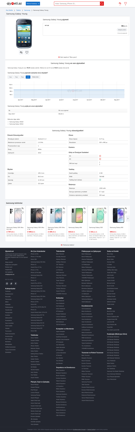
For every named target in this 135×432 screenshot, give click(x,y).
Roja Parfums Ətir (112, 324)
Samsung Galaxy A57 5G (37, 315)
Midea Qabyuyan (86, 296)
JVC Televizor (60, 264)
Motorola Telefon (35, 348)
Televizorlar (8, 299)
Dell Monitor (59, 363)
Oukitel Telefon (35, 359)
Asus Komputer (60, 334)
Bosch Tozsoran (86, 360)
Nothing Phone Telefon (37, 353)
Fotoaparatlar (8, 312)
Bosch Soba (110, 259)
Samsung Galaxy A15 (36, 320)
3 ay (16, 77)
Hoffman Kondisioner (87, 327)
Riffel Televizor (60, 272)
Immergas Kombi (111, 299)
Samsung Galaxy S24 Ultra (38, 291)
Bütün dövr (35, 77)
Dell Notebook (60, 306)
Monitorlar (8, 341)
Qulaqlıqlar (8, 352)
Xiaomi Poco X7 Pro (36, 267)
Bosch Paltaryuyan (87, 256)
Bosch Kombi (110, 286)
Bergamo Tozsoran (87, 358)
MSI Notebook (60, 322)
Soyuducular (8, 310)
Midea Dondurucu (61, 410)
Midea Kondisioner (87, 332)
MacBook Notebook (61, 319)
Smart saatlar (8, 325)
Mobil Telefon (110, 363)
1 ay (10, 77)
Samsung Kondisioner (88, 340)
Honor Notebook (60, 308)
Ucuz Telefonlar (111, 360)
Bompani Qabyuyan (87, 283)
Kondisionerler (9, 294)
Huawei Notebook (61, 314)
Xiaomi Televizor (60, 291)
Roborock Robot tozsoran (88, 395)
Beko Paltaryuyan (86, 254)
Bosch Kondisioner (87, 314)
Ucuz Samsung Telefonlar (114, 374)
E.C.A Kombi (110, 291)
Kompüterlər (8, 320)
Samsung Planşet (35, 395)
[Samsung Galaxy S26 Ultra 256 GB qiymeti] (56, 215)
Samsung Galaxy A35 (36, 328)
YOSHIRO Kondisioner (88, 348)
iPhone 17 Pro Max (36, 256)
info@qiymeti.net (9, 274)
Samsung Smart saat (36, 408)
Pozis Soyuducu (60, 391)
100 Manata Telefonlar (113, 337)
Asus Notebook (60, 303)
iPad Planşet (34, 390)
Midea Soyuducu (60, 389)
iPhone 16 (33, 309)
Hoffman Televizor (61, 262)
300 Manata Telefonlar (113, 347)
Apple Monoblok (60, 347)
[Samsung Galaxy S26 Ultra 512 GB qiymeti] (15, 215)
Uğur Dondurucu (60, 415)
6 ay (22, 77)
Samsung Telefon (35, 364)
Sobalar (7, 328)
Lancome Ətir (110, 322)
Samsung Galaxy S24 (36, 299)
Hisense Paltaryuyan (87, 259)
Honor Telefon (34, 338)
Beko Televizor (60, 254)
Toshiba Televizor (61, 288)
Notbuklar (7, 304)
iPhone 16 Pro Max (36, 272)
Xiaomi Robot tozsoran (88, 400)
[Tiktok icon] (11, 283)
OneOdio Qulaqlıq (35, 421)
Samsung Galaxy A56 (75, 227)
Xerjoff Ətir (110, 327)
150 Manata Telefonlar (113, 339)
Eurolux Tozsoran (86, 363)
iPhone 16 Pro (34, 254)
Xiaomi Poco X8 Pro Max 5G (38, 307)
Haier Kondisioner (86, 322)
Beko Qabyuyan (86, 280)
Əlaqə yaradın (9, 262)
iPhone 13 (33, 264)
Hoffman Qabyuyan (87, 291)
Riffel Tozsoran (86, 379)
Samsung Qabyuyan (87, 299)
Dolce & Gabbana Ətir (113, 316)
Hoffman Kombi (111, 296)
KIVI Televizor (59, 267)
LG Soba (109, 264)
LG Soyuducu (59, 386)
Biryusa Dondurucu (61, 402)
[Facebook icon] (15, 283)
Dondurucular (9, 336)
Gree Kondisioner (86, 319)
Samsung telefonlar (14, 203)
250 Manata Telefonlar (113, 344)
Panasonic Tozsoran (87, 374)
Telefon (18, 10)
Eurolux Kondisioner (87, 316)
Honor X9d (34, 259)
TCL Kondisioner (86, 346)
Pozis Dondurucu (60, 412)
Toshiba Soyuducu (61, 397)
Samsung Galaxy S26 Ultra (38, 262)
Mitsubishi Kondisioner (88, 335)
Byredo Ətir (110, 314)
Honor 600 (33, 304)
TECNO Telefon (35, 369)
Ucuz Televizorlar (111, 379)
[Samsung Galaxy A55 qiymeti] (118, 215)
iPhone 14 (33, 280)
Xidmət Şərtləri (91, 429)
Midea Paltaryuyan (87, 267)
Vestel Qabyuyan (86, 301)
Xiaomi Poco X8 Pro (36, 283)
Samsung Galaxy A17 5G (37, 325)
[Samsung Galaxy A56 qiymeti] (77, 215)
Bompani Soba (111, 256)
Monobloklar (8, 344)
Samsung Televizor (61, 275)
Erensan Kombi (111, 293)
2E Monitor (59, 355)
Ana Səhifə (9, 10)
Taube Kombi (110, 304)
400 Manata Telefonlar (113, 350)
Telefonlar (8, 291)
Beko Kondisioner (86, 311)
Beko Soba (110, 254)
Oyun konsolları (9, 323)
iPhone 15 (33, 293)
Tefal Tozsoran (85, 384)
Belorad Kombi (111, 283)
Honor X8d (34, 331)
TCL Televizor (60, 283)
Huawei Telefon (35, 340)
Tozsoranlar (8, 331)
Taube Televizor (60, 280)
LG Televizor (59, 270)
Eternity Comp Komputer (62, 339)
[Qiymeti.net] (14, 5)
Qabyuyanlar (8, 318)
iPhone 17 (33, 278)
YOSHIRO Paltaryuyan (88, 278)
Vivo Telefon (34, 375)
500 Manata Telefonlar (113, 352)
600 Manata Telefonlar (113, 355)
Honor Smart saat (35, 403)
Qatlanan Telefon (111, 366)
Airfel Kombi (110, 275)
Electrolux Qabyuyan (87, 288)
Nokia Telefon (34, 351)
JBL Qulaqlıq (34, 419)
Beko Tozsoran (86, 355)
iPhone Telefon (35, 346)
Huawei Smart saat (36, 406)
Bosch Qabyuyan (86, 286)
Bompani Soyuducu (61, 373)
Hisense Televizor (61, 259)
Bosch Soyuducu (60, 375)
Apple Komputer (60, 331)
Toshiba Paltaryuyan (87, 275)
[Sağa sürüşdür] (128, 218)
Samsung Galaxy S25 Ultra (38, 296)
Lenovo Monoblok (61, 352)
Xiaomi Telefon (35, 377)
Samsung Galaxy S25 (96, 227)
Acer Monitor (59, 358)
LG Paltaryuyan (86, 264)
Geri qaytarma (9, 272)
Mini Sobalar (8, 339)
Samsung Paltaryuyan (87, 270)
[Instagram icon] (7, 283)
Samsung (27, 10)
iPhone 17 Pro (34, 270)
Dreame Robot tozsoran (88, 387)
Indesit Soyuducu (60, 383)
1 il (28, 77)
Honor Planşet (34, 384)
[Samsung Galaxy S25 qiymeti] (97, 215)
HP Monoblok (59, 350)
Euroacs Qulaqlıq (35, 416)
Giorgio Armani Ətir (112, 319)
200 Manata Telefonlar (113, 342)
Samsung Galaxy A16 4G (37, 323)
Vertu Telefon (34, 372)
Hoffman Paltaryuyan (87, 262)
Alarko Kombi (110, 278)
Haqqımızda (8, 269)
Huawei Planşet (35, 387)
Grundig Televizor (61, 256)
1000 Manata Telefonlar (113, 358)
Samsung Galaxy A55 (116, 227)
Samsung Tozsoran (87, 382)
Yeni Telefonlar (111, 368)
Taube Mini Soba (111, 272)
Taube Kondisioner (87, 343)
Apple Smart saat (35, 400)
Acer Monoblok (60, 344)
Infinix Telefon (34, 343)
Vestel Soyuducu (60, 399)
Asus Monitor (59, 360)
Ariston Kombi (111, 280)
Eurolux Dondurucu (61, 404)
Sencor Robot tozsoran (88, 398)
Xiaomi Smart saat (36, 413)
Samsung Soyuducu (61, 394)
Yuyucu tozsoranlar (10, 349)
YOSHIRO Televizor (61, 293)
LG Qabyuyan (85, 293)
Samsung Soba (111, 267)
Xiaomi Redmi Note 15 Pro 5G (39, 312)
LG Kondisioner (86, 330)
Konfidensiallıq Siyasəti (79, 429)
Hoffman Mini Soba (112, 270)
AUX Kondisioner (86, 308)
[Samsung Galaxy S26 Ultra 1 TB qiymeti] (35, 215)
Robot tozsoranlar (10, 333)
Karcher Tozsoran (86, 366)
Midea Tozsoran (86, 371)
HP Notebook (59, 311)
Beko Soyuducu (60, 370)
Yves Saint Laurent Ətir (113, 330)
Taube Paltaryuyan (87, 272)
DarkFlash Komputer (61, 337)
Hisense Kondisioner (87, 324)
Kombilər (7, 315)
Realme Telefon (35, 361)
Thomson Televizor (61, 286)
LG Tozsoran (85, 368)
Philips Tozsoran (86, 376)
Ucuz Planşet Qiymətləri (113, 376)
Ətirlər (6, 302)
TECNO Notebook (61, 324)
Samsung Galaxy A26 (36, 317)
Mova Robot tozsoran (87, 392)
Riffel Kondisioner (86, 338)
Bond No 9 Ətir (111, 311)
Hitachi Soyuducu (61, 381)
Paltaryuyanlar (9, 307)
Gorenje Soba (111, 262)
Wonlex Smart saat (36, 411)
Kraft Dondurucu (60, 407)
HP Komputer (59, 342)
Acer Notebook (60, 300)
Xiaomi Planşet (35, 398)
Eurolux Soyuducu (61, 378)
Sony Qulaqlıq (34, 424)
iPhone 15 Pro (34, 301)
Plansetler (8, 296)
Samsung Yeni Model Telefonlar (115, 371)
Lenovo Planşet (35, 392)
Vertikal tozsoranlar (10, 347)
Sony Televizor (60, 278)
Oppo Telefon (34, 356)
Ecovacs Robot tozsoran (88, 390)
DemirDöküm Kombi (112, 288)
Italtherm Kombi (111, 301)
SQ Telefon (34, 367)
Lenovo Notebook (61, 316)
